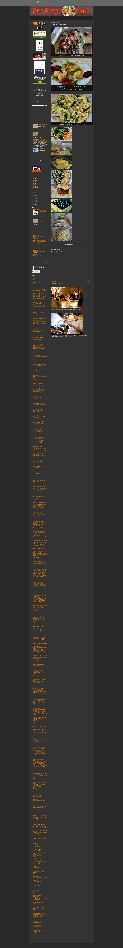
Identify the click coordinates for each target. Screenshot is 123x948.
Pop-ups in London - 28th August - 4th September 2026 (42, 211)
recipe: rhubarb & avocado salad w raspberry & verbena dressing (39, 390)
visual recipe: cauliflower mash (38, 298)
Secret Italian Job (36, 932)
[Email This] (67, 244)
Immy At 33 (35, 868)
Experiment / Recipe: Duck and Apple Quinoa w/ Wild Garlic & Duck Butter (39, 505)
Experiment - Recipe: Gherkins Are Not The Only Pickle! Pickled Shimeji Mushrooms (39, 609)
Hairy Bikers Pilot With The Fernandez (39, 826)
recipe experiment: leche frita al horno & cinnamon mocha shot (40, 422)
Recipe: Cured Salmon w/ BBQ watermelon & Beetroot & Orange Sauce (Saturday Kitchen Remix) (40, 549)
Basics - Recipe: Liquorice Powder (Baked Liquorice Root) (39, 758)
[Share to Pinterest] (72, 244)
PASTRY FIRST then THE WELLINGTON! (40, 877)
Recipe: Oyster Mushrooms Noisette (39, 800)
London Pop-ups (36, 209)
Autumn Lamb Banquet (37, 922)
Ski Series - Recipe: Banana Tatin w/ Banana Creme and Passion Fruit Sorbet (40, 724)
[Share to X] (70, 244)
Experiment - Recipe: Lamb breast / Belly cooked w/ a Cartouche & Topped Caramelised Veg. (40, 644)
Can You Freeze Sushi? (37, 255)
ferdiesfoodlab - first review (37, 794)
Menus (65, 16)
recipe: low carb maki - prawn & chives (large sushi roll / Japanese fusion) (39, 306)
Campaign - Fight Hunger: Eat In (38, 829)
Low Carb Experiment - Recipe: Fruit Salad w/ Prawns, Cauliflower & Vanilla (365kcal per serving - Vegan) (39, 570)
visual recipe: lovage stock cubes (38, 388)
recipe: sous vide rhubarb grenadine (39, 404)
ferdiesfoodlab (36, 217)
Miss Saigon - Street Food (37, 906)
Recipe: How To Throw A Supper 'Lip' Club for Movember (39, 718)
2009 (34, 204)
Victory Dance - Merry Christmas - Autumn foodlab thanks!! (39, 612)
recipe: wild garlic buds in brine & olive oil (40, 415)
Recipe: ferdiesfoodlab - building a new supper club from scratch (40, 796)
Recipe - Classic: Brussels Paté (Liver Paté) (42, 125)
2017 (34, 192)
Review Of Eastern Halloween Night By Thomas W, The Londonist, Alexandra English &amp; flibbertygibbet (40, 915)
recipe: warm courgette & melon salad (39, 472)
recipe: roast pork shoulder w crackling (39, 364)
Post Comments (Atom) (60, 283)
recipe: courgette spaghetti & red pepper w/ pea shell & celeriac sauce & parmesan (40, 498)
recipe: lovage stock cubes (37, 386)
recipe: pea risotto (36, 411)
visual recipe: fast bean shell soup (39, 312)
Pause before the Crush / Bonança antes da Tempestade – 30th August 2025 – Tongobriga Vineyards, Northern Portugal (39, 242)
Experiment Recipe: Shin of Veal (38, 665)
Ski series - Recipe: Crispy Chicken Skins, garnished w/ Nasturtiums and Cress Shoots (39, 753)
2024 (34, 181)
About (86, 16)
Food (70, 16)
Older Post (89, 281)
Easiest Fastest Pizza (36, 884)
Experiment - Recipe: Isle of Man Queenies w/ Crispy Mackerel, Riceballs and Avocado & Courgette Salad (40, 598)
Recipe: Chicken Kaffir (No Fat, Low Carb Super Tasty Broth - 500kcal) (40, 580)
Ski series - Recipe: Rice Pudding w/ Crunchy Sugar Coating (39, 741)
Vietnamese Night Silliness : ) (38, 925)
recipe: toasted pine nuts (37, 391)
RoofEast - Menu (36, 283)
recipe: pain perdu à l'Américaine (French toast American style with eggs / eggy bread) (40, 321)
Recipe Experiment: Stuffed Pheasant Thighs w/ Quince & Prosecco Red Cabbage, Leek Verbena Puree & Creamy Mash (39, 533)
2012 (34, 200)
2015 (34, 195)
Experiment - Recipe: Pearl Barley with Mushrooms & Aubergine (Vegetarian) (39, 603)
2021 (34, 183)
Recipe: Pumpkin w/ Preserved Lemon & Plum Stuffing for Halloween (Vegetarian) (40, 678)
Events (36, 16)
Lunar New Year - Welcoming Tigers (39, 882)
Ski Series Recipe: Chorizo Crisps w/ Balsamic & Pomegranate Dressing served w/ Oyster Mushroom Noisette (39, 762)
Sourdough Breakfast (36, 848)
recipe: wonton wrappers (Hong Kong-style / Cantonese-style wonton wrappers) (40, 290)
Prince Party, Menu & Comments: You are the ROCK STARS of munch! (40, 557)
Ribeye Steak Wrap (64, 55)
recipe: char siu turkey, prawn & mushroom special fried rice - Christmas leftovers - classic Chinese (40, 438)
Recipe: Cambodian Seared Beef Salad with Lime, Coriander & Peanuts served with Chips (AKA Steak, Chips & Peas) (40, 765)
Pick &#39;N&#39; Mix (37, 881)
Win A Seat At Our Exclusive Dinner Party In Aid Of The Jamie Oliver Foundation (40, 816)
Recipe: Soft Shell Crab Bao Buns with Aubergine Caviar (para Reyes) (39, 529)
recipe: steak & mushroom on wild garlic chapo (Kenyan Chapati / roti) (40, 328)
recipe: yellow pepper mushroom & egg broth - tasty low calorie (40, 379)
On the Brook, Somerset (43, 19)
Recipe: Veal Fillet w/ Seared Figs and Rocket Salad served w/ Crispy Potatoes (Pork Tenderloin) (40, 593)
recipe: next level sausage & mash (39, 460)
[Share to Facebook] (71, 244)
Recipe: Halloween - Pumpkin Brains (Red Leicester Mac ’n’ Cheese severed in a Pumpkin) (40, 469)
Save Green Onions (36, 885)
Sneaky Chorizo (36, 867)
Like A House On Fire (36, 863)
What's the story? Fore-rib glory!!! (38, 707)
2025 (34, 180)
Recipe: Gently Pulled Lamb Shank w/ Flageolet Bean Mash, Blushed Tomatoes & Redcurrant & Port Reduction (40, 575)
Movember (35, 279)
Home (32, 16)
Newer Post (54, 281)
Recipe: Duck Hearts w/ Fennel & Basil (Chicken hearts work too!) (39, 565)
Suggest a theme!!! (36, 839)
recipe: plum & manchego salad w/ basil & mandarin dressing (40, 399)
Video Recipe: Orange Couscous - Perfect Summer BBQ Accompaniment (39, 684)
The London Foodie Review (38, 902)
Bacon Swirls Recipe (36, 857)
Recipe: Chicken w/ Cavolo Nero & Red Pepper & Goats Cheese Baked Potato (40, 512)
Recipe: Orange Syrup (37, 535)
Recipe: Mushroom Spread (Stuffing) (39, 536)
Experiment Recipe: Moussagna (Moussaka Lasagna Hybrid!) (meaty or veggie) (40, 522)
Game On (34, 891)
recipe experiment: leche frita (38, 423)
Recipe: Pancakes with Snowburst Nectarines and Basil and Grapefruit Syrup (39, 771)
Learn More (86, 2)
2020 (34, 184)
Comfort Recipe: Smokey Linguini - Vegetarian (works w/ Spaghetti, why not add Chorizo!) (40, 630)
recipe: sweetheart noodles (37, 461)
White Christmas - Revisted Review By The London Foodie (39, 899)
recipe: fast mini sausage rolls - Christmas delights (38, 447)
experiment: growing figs (37, 331)
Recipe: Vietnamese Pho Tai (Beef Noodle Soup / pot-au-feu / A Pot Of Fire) (42, 140)
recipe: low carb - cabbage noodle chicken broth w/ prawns (39, 481)
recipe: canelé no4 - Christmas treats (39, 442)
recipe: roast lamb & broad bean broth (39, 496)
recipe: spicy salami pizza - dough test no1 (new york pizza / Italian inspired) (39, 316)
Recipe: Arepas (35, 628)
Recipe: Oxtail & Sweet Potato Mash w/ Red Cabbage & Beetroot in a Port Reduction (39, 709)
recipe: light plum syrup (37, 397)
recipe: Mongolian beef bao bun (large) (40, 418)
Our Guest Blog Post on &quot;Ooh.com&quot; (37, 856)
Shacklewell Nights (36, 819)
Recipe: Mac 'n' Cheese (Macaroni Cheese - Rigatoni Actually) (39, 671)
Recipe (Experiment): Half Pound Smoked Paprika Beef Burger (38, 583)
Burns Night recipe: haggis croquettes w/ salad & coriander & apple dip (40, 336)
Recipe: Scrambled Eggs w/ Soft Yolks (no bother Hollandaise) (39, 596)
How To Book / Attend (44, 16)
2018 (34, 191)
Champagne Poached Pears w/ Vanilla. (40, 827)
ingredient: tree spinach (38, 156)
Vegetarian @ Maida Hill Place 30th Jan (40, 651)
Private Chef (33, 19)
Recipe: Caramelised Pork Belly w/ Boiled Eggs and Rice (39, 627)
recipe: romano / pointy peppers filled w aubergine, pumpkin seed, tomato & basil (40, 489)
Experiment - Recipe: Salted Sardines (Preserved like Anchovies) (39, 660)
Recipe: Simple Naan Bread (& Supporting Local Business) (38, 515)
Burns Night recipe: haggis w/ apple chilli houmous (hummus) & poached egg (40, 433)
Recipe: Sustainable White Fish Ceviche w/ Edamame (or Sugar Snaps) (40, 601)
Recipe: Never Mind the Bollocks (38, 755)
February (35, 187)
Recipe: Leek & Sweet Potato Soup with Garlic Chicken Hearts (40, 552)
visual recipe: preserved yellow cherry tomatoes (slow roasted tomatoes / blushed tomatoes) (39, 359)
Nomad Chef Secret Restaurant (39, 240)
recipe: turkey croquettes (37, 355)
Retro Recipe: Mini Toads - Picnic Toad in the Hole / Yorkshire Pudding (40, 689)
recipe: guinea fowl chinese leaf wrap (39, 365)
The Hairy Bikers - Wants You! (38, 864)
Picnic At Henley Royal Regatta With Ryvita (42, 149)
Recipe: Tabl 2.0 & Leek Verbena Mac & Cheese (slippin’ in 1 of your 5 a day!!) (40, 538)
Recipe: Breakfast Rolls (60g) (38, 742)
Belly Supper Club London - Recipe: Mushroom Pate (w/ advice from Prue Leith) (39, 585)
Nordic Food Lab (36, 250)
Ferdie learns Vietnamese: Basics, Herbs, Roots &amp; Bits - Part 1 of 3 (40, 833)
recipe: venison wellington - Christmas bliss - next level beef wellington (39, 339)
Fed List (34, 927)
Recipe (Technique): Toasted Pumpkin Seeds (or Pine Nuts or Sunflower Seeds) (40, 590)
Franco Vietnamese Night (37, 926)
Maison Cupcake (36, 235)
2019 (34, 186)
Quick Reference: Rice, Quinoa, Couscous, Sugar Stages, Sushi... (39, 682)
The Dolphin (35, 870)
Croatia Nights (35, 844)
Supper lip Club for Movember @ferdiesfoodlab (38, 720)
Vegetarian (75, 16)
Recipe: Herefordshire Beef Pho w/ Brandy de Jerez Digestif (39, 785)
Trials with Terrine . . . (36, 921)
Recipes (34, 278)
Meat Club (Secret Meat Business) (39, 669)
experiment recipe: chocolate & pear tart (40, 356)
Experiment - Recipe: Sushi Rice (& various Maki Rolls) (39, 620)
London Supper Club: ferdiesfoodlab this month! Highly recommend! (40, 751)
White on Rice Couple (37, 226)
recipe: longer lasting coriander (38, 431)
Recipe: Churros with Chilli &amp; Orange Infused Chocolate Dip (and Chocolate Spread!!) (39, 813)
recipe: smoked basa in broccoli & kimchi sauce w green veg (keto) (40, 319)
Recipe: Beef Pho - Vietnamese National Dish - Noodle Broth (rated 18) (40, 573)
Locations (52, 16)
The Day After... (35, 929)
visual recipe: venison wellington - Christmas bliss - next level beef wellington (39, 342)
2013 (34, 198)
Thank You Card (36, 890)
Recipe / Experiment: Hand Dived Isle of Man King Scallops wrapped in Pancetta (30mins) (40, 554)
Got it (91, 2)
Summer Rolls (35, 866)
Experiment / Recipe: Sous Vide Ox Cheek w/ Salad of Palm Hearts (39, 545)
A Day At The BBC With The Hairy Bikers (40, 838)
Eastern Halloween (36, 917)
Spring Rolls (35, 903)
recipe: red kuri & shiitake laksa (38, 462)
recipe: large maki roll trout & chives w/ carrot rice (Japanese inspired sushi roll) (40, 294)
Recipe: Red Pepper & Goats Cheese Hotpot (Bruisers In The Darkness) (39, 527)
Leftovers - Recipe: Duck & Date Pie (39, 639)
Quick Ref (81, 16)
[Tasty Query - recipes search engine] (36, 272)
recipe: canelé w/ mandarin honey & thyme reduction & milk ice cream (39, 348)
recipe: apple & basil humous (38, 490)
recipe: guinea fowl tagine (37, 366)
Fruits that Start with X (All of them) (38, 251)
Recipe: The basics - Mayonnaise (39, 807)
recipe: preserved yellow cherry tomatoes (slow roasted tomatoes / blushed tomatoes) (40, 362)
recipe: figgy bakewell (37, 473)
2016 (34, 194)
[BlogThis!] (68, 244)
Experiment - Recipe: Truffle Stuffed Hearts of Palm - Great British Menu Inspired (39, 748)
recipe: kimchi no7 (36, 467)
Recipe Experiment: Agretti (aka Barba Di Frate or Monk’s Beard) (40, 517)
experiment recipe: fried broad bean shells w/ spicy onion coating (39, 410)
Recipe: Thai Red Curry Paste (38, 607)
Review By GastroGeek (37, 895)
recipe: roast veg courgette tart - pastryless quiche (38, 495)
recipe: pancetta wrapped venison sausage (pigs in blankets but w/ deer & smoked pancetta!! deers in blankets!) (40, 350)
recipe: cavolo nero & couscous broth (39, 450)
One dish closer (36, 258)
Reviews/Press (59, 16)
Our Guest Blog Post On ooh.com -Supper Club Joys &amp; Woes (39, 841)
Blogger (63, 939)
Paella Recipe (35, 843)
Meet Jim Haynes (36, 873)
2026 (34, 178)
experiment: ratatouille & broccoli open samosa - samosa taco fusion (39, 384)
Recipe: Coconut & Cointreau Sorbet (39, 664)
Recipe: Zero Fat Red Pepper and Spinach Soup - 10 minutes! (39, 650)
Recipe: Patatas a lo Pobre (37, 799)
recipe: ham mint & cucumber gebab (39, 323)
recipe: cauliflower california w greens (39, 452)
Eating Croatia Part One (37, 850)
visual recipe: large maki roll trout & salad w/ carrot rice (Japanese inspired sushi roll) (40, 296)
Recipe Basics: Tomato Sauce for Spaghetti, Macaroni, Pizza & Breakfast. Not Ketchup (40, 691)
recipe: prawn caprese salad (38, 385)
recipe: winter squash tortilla (38, 466)
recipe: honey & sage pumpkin (38, 482)
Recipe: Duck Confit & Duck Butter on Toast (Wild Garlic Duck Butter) (39, 507)
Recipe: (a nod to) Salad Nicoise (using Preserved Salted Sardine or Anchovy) (40, 624)
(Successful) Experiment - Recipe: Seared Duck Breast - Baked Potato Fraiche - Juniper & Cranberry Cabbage (40, 731)
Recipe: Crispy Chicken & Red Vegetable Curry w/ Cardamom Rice (40, 606)
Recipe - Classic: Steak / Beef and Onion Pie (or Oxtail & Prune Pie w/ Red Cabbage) (40, 700)
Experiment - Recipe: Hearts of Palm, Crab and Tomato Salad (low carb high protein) (39, 745)
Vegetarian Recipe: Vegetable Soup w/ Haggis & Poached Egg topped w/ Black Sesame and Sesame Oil (40, 615)
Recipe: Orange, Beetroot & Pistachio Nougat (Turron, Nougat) (39, 562)
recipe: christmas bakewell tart (38, 337)
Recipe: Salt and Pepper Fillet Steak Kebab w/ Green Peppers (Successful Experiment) (39, 647)
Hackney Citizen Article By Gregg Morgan (40, 876)
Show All (46, 262)
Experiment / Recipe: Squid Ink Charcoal (40, 563)
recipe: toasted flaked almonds (38, 371)
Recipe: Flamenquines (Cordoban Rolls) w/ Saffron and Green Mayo (40, 804)
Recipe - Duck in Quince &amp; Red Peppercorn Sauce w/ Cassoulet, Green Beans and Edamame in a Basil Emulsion (40, 822)
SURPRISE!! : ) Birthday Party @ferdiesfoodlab (38, 760)
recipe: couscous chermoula (38, 370)
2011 (34, 201)
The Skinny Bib (36, 230)
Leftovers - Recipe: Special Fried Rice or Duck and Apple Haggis (40, 622)
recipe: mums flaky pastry (37, 344)
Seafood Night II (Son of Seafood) (39, 729)
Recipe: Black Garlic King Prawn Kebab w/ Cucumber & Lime (40, 774)
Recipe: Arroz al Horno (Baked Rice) (39, 806)
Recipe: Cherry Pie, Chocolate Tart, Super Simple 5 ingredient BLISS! (39, 662)
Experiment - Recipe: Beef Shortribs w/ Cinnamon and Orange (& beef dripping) (40, 712)
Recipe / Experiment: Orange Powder (39, 698)
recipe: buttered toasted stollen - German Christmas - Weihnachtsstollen (40, 441)
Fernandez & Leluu (36, 282)
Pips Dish (35, 254)
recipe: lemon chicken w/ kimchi (38, 302)
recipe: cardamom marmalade (38, 403)
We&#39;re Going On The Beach (38, 852)
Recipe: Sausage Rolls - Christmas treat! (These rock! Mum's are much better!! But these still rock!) (40, 787)
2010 (34, 203)
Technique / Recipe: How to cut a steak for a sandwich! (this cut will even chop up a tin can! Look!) (40, 727)
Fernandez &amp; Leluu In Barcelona (39, 913)
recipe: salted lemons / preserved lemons (40, 375)
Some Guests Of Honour (37, 834)
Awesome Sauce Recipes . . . (39, 188)
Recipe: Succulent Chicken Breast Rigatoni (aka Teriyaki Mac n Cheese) (39, 638)
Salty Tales (35, 889)
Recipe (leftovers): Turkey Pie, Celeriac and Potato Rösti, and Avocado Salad (40, 656)
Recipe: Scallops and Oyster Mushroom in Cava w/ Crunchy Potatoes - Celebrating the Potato (40, 810)
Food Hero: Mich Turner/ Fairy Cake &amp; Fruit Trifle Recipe (39, 846)
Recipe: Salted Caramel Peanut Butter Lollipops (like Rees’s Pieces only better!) (40, 633)
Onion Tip (34, 880)
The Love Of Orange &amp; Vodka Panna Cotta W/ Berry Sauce (40, 931)
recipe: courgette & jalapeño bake (39, 474)
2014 (34, 197)
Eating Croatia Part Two (37, 849)
